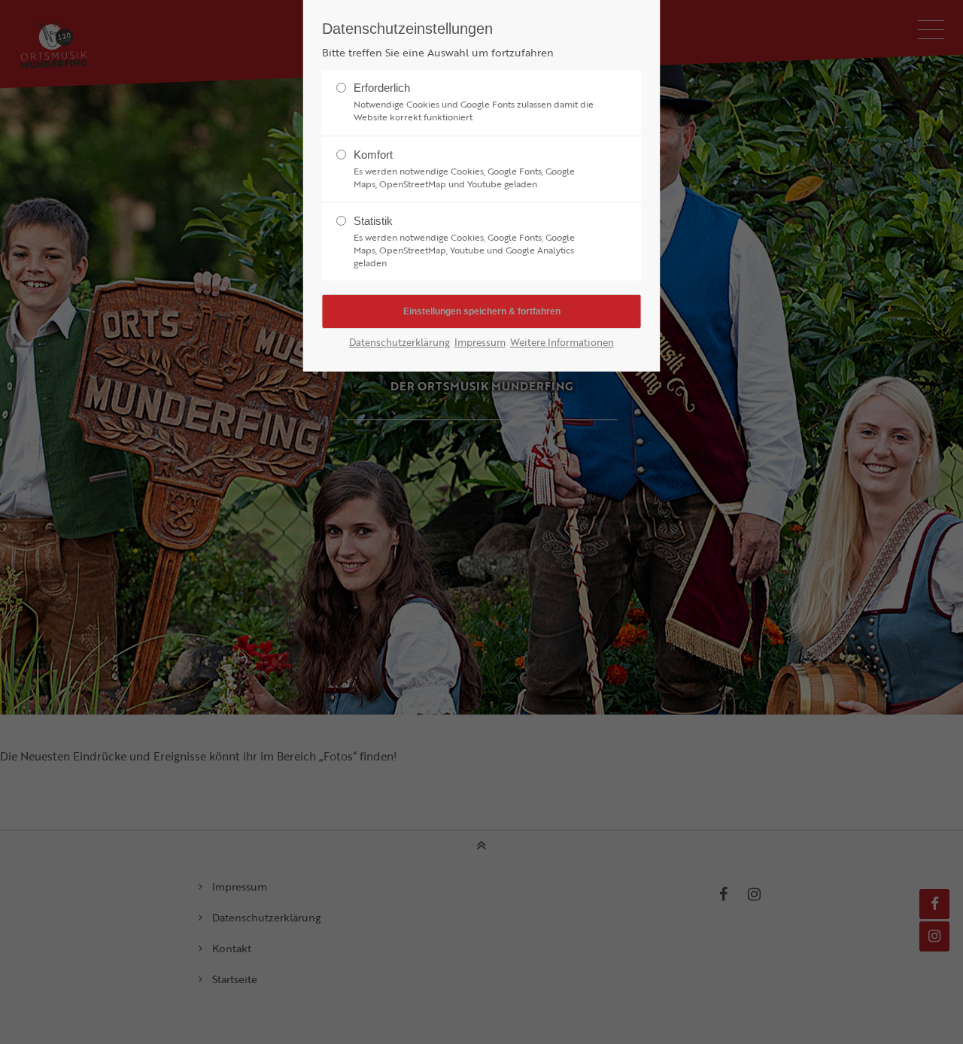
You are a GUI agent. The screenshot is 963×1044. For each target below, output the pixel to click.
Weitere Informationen (562, 342)
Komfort (464, 169)
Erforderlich (474, 102)
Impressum (480, 342)
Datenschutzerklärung (399, 342)
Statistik (464, 241)
